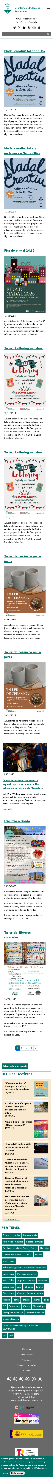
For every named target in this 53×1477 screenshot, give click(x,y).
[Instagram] (33, 27)
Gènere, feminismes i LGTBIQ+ (17, 1254)
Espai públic (8, 1286)
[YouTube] (24, 27)
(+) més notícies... (11, 1219)
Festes (16, 1299)
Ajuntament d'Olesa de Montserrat (27, 9)
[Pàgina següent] (35, 1048)
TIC (4, 1306)
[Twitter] (19, 27)
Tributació (28, 1286)
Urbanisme (43, 1280)
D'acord (5, 1473)
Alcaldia (6, 1299)
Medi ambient (9, 1261)
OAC (19, 1286)
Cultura (20, 1293)
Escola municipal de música (15, 1248)
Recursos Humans (34, 1293)
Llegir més (7, 809)
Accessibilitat (26, 1354)
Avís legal (26, 1359)
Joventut (38, 1254)
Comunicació (8, 1274)
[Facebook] (29, 27)
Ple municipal (39, 1306)
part (11, 1335)
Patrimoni (26, 1299)
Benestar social (30, 1235)
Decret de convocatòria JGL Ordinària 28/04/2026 (20, 1327)
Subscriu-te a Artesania (15, 1066)
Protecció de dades (26, 1365)
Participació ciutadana (13, 1312)
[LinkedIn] (38, 27)
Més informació (40, 1468)
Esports (33, 1248)
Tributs (46, 1299)
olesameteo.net (30, 18)
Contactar (26, 1349)
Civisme (26, 1306)
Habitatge (44, 1248)
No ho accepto (17, 1473)
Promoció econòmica (27, 1274)
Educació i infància (34, 1241)
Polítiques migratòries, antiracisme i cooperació (24, 1267)
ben (4, 1335)
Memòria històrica (11, 1319)
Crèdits (26, 1370)
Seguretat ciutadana (26, 1280)
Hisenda (36, 1299)
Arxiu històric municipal (13, 1241)
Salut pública (8, 1280)
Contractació (14, 1306)
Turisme (39, 1286)
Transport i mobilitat (11, 1235)
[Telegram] (14, 27)
